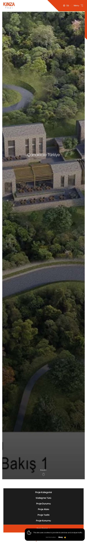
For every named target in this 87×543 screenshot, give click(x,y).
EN (67, 13)
